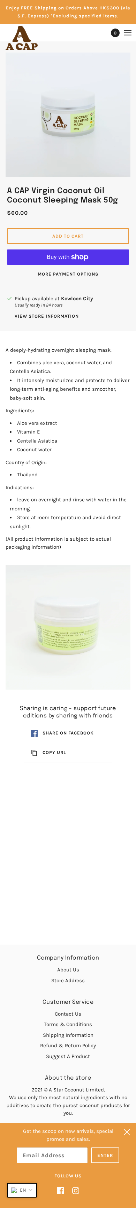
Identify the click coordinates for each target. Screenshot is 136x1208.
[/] (29, 38)
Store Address (68, 980)
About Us (68, 970)
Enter (105, 1155)
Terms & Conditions (68, 1024)
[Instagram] (73, 1190)
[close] (126, 1132)
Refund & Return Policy (68, 1045)
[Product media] (68, 627)
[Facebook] (62, 1190)
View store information (47, 316)
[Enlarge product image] (68, 115)
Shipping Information (68, 1035)
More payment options (68, 274)
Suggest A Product (68, 1056)
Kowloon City (77, 298)
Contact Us (68, 1014)
